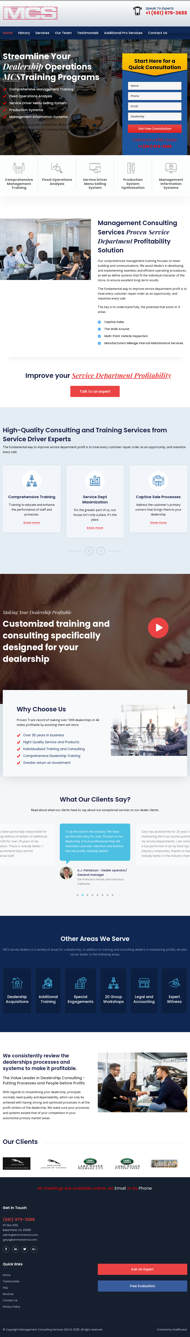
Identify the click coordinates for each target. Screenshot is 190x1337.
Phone (145, 1188)
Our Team (63, 33)
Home (8, 33)
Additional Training (48, 999)
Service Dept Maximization (32, 499)
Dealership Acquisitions (17, 999)
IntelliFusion (179, 1329)
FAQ (5, 1288)
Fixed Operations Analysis (57, 182)
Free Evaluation (142, 1286)
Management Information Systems (171, 184)
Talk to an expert (95, 391)
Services (42, 33)
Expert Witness (174, 999)
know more (32, 528)
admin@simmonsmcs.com (20, 1235)
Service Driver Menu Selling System (95, 184)
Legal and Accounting (144, 999)
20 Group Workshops (113, 999)
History (24, 33)
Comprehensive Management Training (19, 184)
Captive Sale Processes (95, 496)
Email (120, 1188)
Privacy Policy (11, 1307)
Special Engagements (81, 999)
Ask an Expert (142, 1269)
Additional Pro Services (123, 33)
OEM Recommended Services (158, 499)
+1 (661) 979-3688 (166, 13)
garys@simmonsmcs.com (20, 1240)
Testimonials (88, 33)
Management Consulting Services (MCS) (45, 1329)
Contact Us (157, 33)
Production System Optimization (133, 184)
